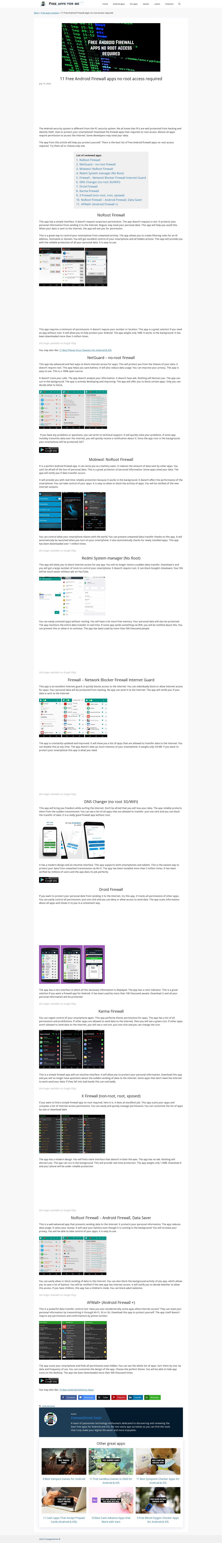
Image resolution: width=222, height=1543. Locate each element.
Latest (157, 4)
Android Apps (48, 1406)
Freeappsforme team (86, 1417)
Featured (169, 4)
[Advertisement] (111, 108)
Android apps (119, 4)
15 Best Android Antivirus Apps (76, 1389)
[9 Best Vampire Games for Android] (64, 1472)
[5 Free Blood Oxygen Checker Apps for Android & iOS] (158, 1511)
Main (36, 12)
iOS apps (134, 4)
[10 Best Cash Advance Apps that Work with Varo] (111, 1511)
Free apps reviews (50, 12)
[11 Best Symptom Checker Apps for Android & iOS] (158, 1472)
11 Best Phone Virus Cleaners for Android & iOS (85, 350)
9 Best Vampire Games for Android (64, 1479)
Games (146, 4)
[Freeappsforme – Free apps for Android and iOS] (61, 4)
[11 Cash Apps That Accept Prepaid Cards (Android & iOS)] (64, 1511)
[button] (179, 4)
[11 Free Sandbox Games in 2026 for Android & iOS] (111, 1472)
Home (105, 4)
